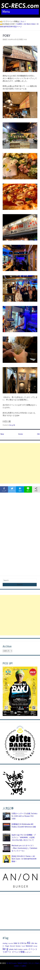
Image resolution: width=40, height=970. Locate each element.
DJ (18, 943)
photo (11, 949)
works (25, 949)
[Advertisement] (20, 463)
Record (12, 946)
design (35, 946)
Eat (25, 943)
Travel (23, 946)
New (2, 434)
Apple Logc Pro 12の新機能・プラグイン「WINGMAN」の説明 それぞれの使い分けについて (24, 837)
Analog (5, 943)
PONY (6, 36)
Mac (36, 943)
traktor (20, 949)
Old (38, 434)
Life (32, 943)
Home (20, 434)
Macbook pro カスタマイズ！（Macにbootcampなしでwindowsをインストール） (24, 848)
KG (14, 425)
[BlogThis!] (6, 421)
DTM (22, 943)
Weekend (29, 946)
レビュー (28, 952)
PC (3, 946)
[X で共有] (8, 421)
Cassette (10, 943)
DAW (15, 943)
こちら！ (22, 21)
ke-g (11, 425)
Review (18, 946)
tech (15, 949)
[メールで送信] (4, 421)
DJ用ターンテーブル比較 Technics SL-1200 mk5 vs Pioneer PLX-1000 (24, 816)
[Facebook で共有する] (10, 421)
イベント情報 (18, 952)
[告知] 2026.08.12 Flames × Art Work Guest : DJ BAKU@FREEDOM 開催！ (24, 858)
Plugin (7, 946)
